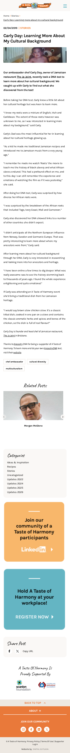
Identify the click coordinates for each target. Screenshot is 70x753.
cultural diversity (37, 361)
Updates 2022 (15, 479)
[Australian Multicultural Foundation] (46, 685)
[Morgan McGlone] (33, 405)
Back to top (32, 702)
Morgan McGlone (33, 425)
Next (63, 417)
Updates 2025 (15, 487)
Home (6, 16)
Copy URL (28, 651)
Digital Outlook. (41, 749)
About (33, 710)
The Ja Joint (24, 76)
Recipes (11, 466)
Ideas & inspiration (18, 462)
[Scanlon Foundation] (23, 685)
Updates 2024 (15, 483)
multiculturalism (14, 368)
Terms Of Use (47, 741)
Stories (15, 16)
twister (46, 729)
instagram (23, 729)
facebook (31, 729)
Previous (4, 417)
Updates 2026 (15, 492)
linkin (39, 729)
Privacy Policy (33, 741)
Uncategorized (15, 475)
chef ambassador (14, 361)
